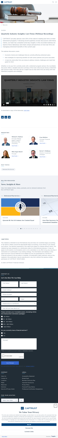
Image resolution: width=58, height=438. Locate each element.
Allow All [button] (29, 424)
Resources (5, 24)
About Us (3, 376)
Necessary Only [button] (29, 428)
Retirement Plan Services (8, 169)
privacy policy (30, 366)
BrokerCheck (25, 378)
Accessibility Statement (28, 376)
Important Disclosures (28, 382)
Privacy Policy (4, 436)
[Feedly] (9, 117)
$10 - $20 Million (8, 324)
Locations (3, 380)
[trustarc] (53, 436)
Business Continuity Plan (28, 380)
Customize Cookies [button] (29, 431)
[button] (55, 405)
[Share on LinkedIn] (2, 117)
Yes (4, 333)
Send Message (10, 363)
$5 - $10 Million (7, 321)
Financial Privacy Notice (28, 387)
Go (21, 400)
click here (26, 110)
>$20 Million (7, 326)
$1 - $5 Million (7, 319)
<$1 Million (6, 316)
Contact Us (4, 378)
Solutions (3, 387)
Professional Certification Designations (32, 389)
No (4, 335)
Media (2, 382)
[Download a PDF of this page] (6, 117)
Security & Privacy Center (8, 389)
